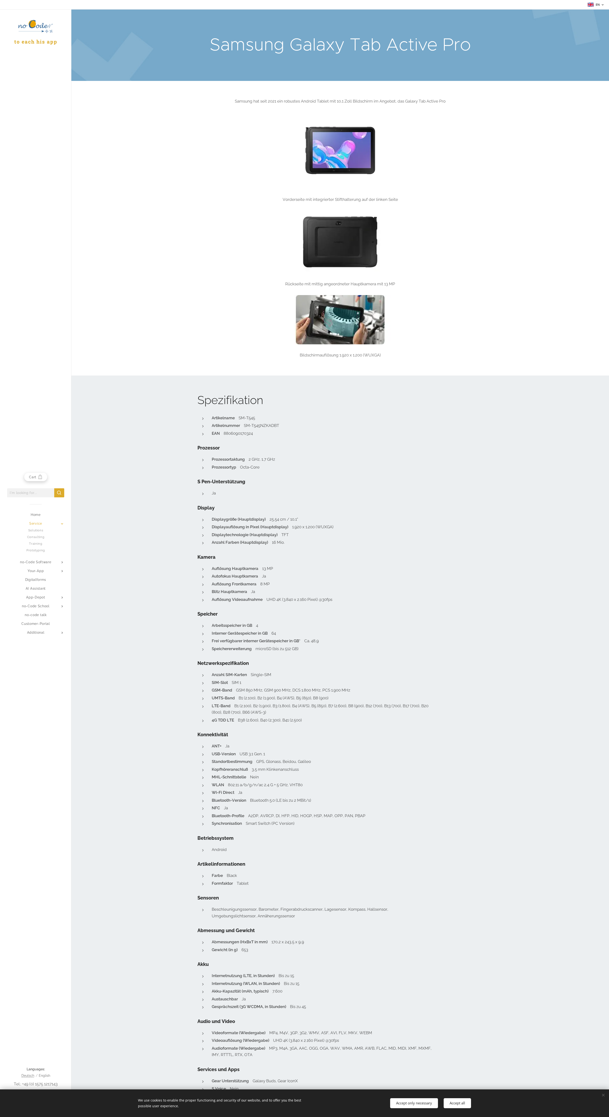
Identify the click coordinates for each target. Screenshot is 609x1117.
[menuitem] (35, 515)
